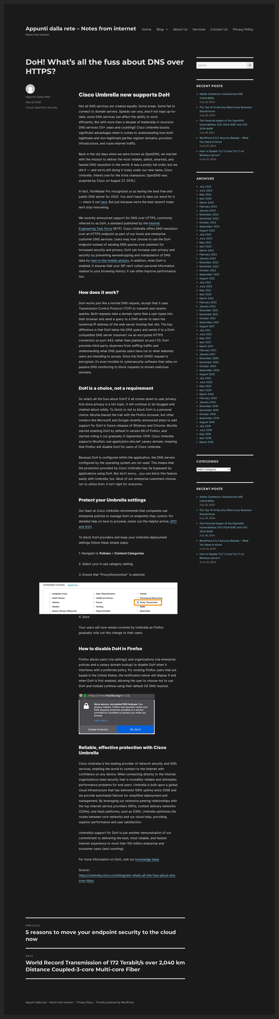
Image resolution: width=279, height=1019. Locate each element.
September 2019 (209, 418)
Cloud (29, 107)
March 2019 (206, 442)
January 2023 (207, 258)
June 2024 (205, 190)
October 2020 (207, 366)
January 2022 (207, 306)
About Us (180, 29)
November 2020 (209, 362)
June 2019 (205, 430)
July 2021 (205, 330)
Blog (160, 29)
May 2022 (205, 290)
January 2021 (207, 354)
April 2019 (205, 438)
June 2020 (205, 382)
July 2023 (205, 234)
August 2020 (207, 374)
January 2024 (207, 210)
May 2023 (205, 242)
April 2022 (205, 294)
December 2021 (208, 310)
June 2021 (205, 334)
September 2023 (209, 226)
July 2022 (205, 282)
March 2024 (206, 202)
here (104, 202)
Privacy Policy (243, 29)
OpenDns (40, 107)
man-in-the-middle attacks (110, 260)
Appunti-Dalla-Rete (38, 96)
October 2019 (207, 414)
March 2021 (206, 346)
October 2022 (207, 270)
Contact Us (219, 29)
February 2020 (208, 398)
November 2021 (208, 314)
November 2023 (209, 218)
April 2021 (205, 342)
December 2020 (208, 358)
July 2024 (205, 186)
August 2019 (206, 422)
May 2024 (205, 194)
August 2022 (207, 278)
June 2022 (205, 286)
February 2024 (208, 206)
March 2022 (206, 298)
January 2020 (207, 402)
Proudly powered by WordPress (115, 1002)
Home (146, 29)
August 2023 (207, 230)
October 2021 (207, 318)
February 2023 (208, 254)
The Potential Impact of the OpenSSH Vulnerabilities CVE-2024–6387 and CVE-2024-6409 (223, 124)
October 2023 (207, 222)
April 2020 (205, 390)
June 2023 (205, 238)
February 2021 (207, 350)
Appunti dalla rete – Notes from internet (81, 28)
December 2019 (208, 406)
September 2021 (209, 322)
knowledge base (147, 859)
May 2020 (205, 386)
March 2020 (206, 394)
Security (52, 107)
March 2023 (206, 250)
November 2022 (209, 266)
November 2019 (208, 410)
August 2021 (206, 326)
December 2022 (208, 262)
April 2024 (205, 198)
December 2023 (208, 214)
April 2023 (205, 246)
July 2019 (205, 426)
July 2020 (205, 378)
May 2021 (205, 338)
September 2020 (209, 370)
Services (199, 29)
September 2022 (209, 274)
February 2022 (208, 302)
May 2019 (205, 434)
